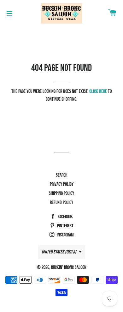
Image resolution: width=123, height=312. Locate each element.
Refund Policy (61, 203)
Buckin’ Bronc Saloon (68, 267)
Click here (98, 91)
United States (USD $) (59, 252)
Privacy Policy (61, 184)
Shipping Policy (61, 193)
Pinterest (64, 226)
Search (61, 175)
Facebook (65, 217)
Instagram (65, 235)
